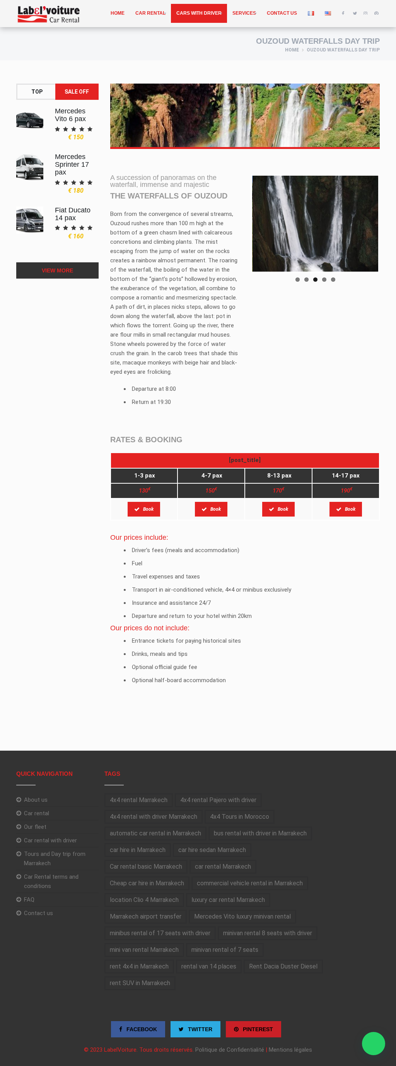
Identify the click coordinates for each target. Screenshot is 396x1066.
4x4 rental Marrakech (138, 800)
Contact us (282, 13)
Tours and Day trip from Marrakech (54, 858)
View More (57, 270)
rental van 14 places (208, 966)
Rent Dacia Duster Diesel (283, 966)
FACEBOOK (141, 1029)
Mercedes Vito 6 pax (70, 115)
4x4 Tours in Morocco (239, 816)
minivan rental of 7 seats (224, 949)
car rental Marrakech (223, 866)
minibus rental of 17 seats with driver (160, 933)
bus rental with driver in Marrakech (260, 833)
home (118, 13)
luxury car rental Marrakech (228, 899)
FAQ (29, 899)
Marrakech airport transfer (145, 916)
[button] (373, 1043)
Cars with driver (199, 13)
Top (37, 92)
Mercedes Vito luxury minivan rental (242, 916)
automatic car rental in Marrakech (155, 833)
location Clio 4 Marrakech (144, 899)
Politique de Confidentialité (229, 1049)
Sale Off (77, 92)
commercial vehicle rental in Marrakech (250, 883)
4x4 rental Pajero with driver (218, 800)
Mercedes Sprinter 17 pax (72, 164)
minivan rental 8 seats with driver (267, 933)
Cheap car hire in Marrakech (147, 883)
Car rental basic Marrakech (146, 866)
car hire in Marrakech (138, 850)
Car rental (150, 13)
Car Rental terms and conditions (51, 881)
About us (36, 799)
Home (292, 50)
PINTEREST (257, 1029)
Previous (240, 223)
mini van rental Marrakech (144, 949)
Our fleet (35, 826)
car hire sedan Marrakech (212, 850)
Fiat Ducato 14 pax (72, 214)
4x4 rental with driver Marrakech (153, 816)
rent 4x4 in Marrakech (139, 966)
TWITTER (199, 1029)
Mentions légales (290, 1049)
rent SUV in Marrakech (140, 983)
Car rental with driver (50, 840)
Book (148, 509)
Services (244, 13)
